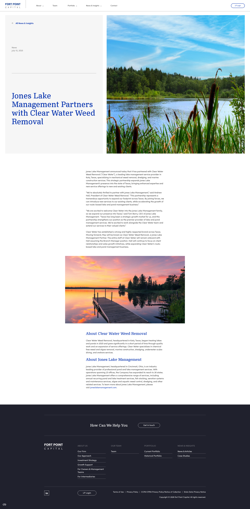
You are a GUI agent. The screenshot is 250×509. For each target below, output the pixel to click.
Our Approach (84, 455)
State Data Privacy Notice (195, 492)
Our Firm (82, 451)
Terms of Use (118, 492)
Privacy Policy (132, 492)
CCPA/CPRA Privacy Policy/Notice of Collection (161, 492)
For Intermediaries (86, 476)
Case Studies (184, 455)
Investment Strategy (87, 460)
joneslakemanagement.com (103, 387)
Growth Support (85, 464)
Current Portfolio (152, 451)
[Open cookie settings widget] (4, 504)
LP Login (238, 5)
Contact (114, 5)
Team (55, 5)
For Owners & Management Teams (91, 470)
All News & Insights (24, 23)
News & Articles (185, 451)
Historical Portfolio (153, 455)
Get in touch (149, 425)
